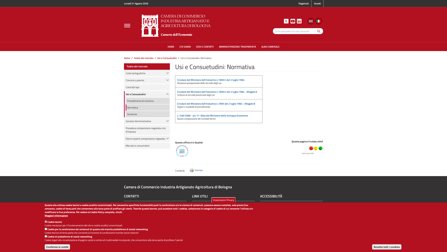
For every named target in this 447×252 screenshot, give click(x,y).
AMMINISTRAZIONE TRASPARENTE (237, 46)
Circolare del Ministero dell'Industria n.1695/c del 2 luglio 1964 (210, 80)
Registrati (304, 3)
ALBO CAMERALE (270, 46)
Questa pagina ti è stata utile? (307, 141)
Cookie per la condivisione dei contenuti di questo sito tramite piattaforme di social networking (97, 229)
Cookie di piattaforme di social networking (69, 236)
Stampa (199, 170)
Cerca (318, 31)
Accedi (317, 3)
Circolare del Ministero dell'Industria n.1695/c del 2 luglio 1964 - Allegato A (217, 92)
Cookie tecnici (54, 222)
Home (127, 58)
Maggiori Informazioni (56, 215)
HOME (171, 46)
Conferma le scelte (57, 247)
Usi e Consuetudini (167, 58)
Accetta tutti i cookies (387, 247)
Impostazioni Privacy (223, 200)
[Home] (176, 25)
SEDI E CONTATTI (205, 46)
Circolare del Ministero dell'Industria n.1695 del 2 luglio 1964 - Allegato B (216, 103)
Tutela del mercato (143, 58)
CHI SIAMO (185, 46)
